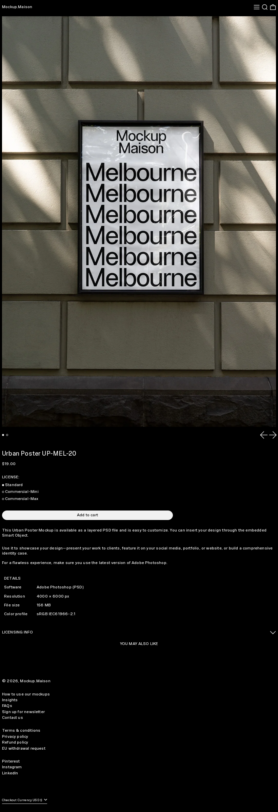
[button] (265, 7)
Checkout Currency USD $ (22, 800)
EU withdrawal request (23, 748)
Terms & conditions (21, 730)
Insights (10, 700)
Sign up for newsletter (23, 712)
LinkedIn (10, 773)
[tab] (3, 435)
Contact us (12, 718)
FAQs (7, 706)
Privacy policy (15, 736)
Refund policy (15, 742)
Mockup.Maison (17, 7)
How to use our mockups (26, 694)
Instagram (12, 767)
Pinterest (11, 761)
